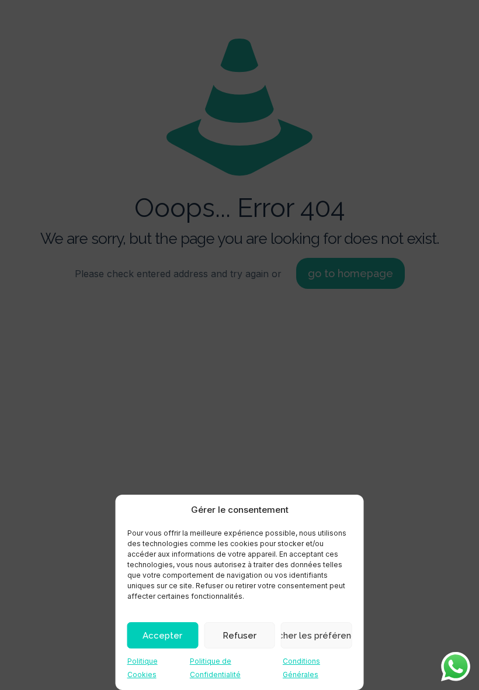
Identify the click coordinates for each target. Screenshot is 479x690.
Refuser (239, 635)
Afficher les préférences (316, 635)
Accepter (162, 635)
